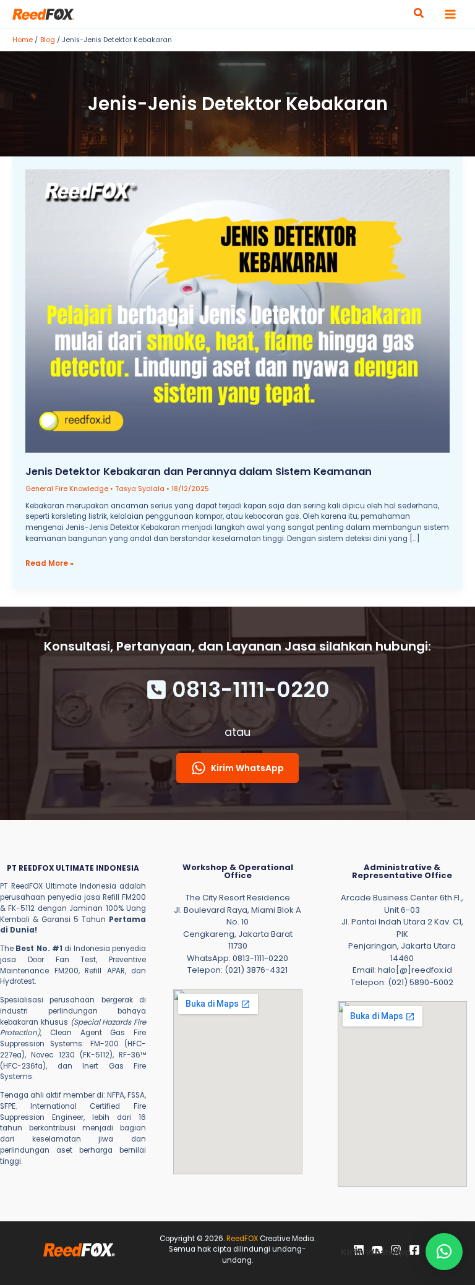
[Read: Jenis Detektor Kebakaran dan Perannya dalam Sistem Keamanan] (237, 311)
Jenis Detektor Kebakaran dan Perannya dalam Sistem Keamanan (198, 471)
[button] (419, 14)
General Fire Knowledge (66, 488)
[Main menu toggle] (450, 14)
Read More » (49, 564)
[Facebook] (414, 1249)
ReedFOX (242, 1239)
